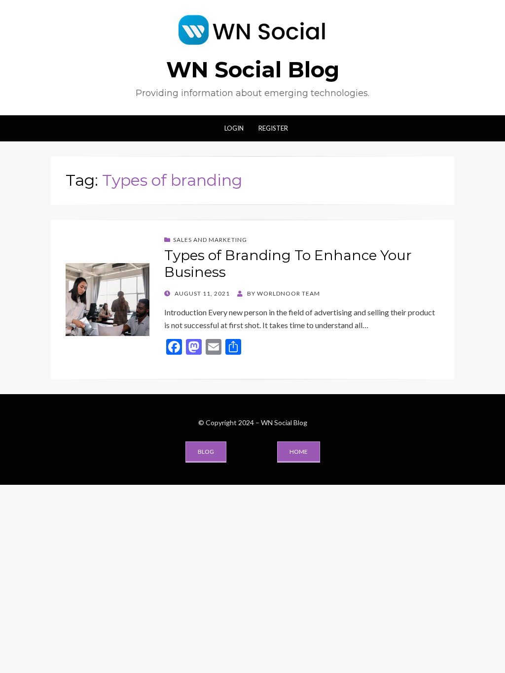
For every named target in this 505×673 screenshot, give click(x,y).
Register (273, 128)
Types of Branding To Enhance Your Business (288, 263)
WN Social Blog (252, 69)
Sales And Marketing (210, 239)
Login (234, 128)
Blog (206, 451)
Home (298, 451)
